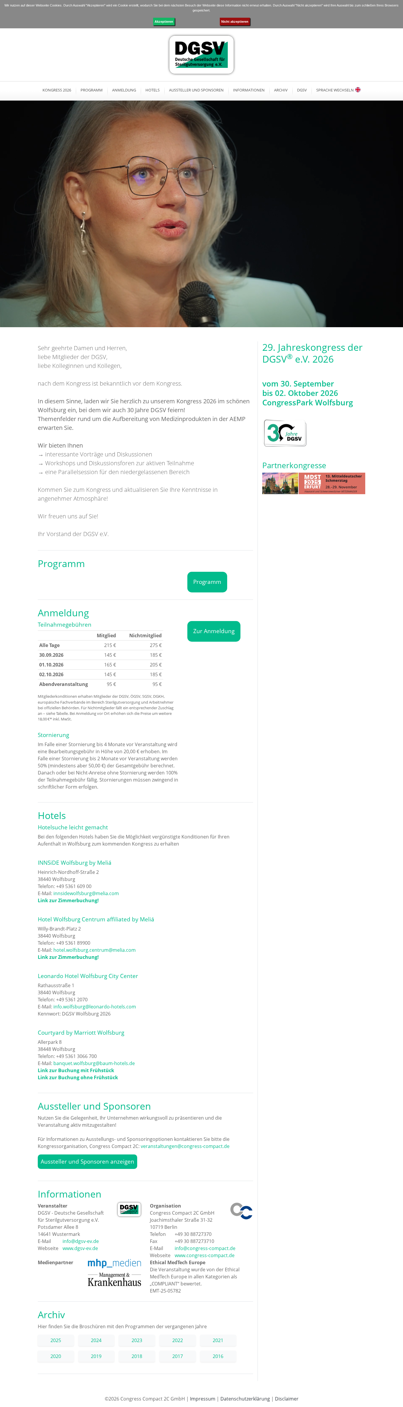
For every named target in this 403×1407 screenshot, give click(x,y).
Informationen (249, 90)
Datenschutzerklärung (245, 1398)
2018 (137, 1356)
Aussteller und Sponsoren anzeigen (87, 1161)
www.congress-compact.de (204, 1255)
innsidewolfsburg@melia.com (86, 893)
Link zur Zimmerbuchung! (68, 900)
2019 (96, 1356)
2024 (96, 1340)
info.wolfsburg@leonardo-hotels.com (94, 1006)
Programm (92, 90)
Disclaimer (287, 1398)
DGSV (302, 90)
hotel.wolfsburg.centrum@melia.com (94, 950)
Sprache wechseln (335, 90)
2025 (55, 1340)
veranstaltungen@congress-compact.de (185, 1146)
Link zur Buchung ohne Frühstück (78, 1077)
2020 (55, 1356)
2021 (218, 1340)
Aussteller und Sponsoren (196, 90)
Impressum (202, 1398)
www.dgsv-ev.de (79, 1248)
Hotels (152, 90)
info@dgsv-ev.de (80, 1241)
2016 (218, 1356)
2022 (177, 1340)
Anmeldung (124, 90)
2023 (137, 1340)
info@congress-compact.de (204, 1248)
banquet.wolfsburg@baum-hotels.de (94, 1063)
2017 (177, 1356)
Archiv (281, 90)
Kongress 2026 (56, 90)
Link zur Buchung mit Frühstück (76, 1070)
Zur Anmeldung (214, 631)
